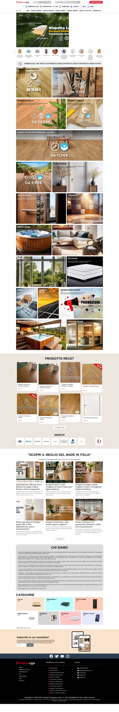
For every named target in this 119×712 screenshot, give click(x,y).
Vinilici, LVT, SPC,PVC (85, 10)
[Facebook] (51, 656)
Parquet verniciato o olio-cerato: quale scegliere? (57, 523)
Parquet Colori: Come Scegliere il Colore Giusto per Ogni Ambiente (59, 486)
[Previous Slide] (18, 30)
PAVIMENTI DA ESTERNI (99, 10)
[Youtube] (62, 656)
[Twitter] (56, 656)
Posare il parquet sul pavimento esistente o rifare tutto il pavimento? (88, 524)
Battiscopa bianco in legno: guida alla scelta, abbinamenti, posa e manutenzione (28, 525)
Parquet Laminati (72, 10)
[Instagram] (67, 656)
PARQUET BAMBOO (60, 10)
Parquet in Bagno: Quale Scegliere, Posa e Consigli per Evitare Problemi (88, 486)
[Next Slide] (101, 30)
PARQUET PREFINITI (36, 10)
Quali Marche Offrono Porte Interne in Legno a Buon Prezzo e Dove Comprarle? (29, 486)
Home (27, 10)
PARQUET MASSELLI (48, 10)
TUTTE (19, 10)
